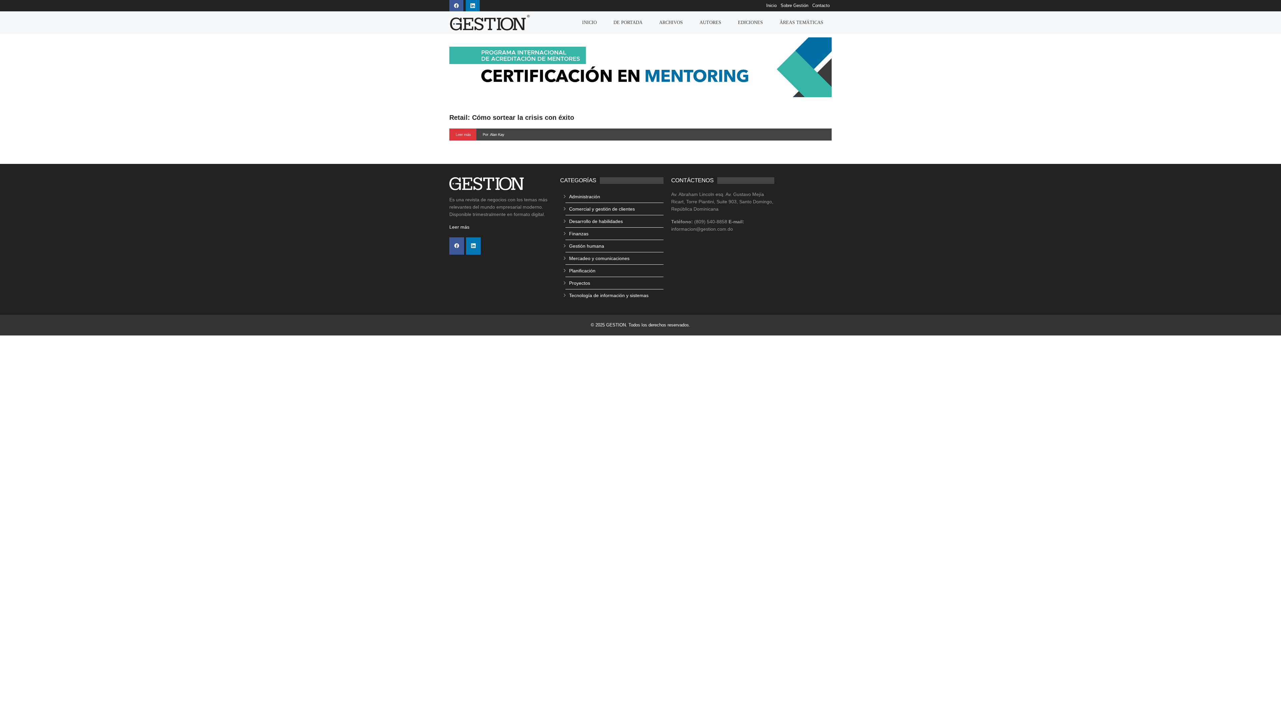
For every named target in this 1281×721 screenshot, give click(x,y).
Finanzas (578, 233)
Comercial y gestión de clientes (602, 209)
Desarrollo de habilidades (596, 221)
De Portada (628, 22)
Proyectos (579, 283)
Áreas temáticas (801, 22)
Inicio (771, 5)
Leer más (463, 135)
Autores (710, 22)
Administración (584, 196)
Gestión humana (586, 246)
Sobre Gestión (794, 5)
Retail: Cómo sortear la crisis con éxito (511, 117)
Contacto (821, 5)
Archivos (671, 22)
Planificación (582, 270)
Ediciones (750, 22)
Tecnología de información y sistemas (609, 295)
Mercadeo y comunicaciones (599, 258)
